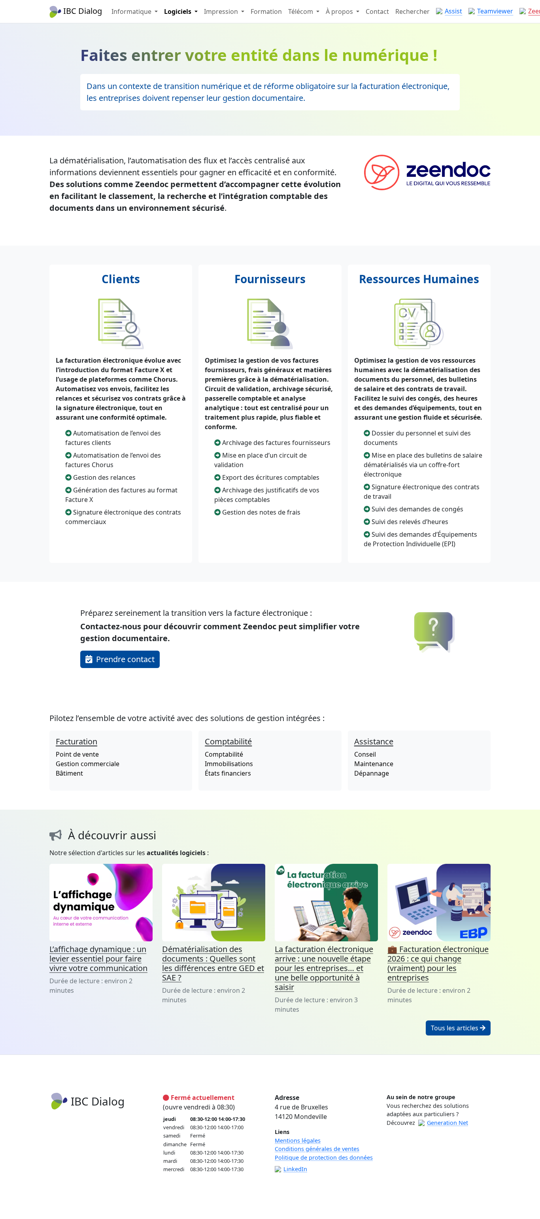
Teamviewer (495, 11)
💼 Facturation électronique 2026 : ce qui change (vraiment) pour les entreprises (438, 963)
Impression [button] (222, 11)
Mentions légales (298, 1140)
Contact (377, 11)
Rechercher (412, 11)
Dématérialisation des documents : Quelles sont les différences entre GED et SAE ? (213, 963)
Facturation (76, 741)
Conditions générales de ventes (317, 1149)
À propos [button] (340, 11)
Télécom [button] (301, 11)
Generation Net (447, 1122)
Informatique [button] (132, 11)
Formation (266, 11)
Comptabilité (228, 741)
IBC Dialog (81, 11)
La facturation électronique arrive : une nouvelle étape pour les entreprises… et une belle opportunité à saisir (324, 968)
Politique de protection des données (324, 1157)
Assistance (373, 741)
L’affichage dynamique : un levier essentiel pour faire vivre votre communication (98, 958)
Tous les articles (455, 1028)
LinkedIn (295, 1169)
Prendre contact (124, 659)
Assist (453, 11)
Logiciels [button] (178, 11)
